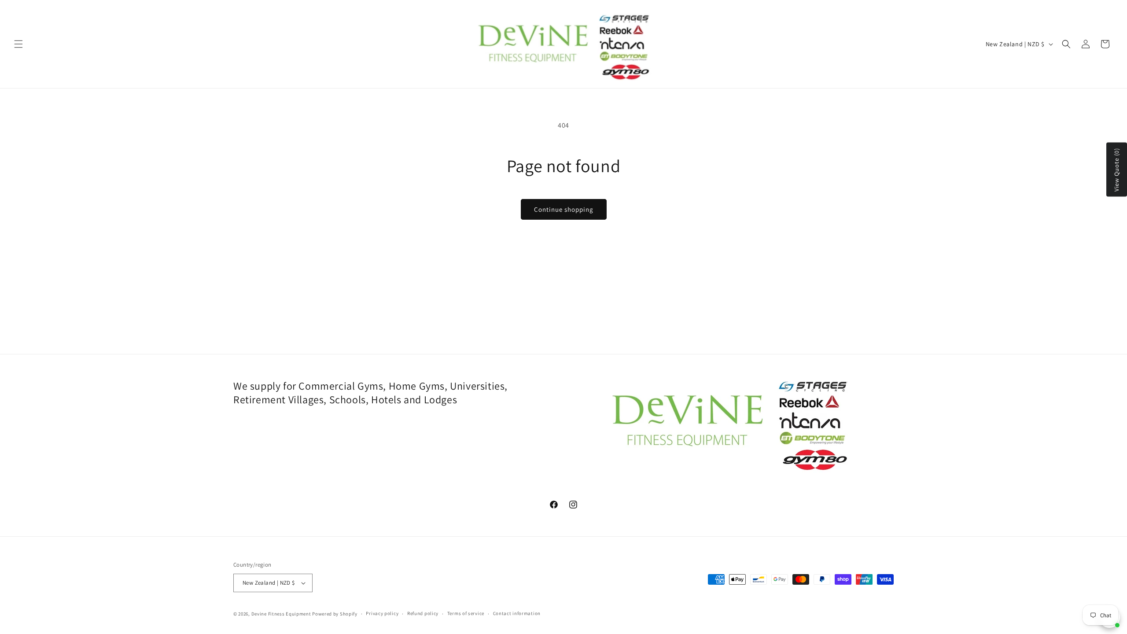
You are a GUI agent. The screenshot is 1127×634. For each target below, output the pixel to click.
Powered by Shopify (334, 614)
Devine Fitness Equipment (281, 614)
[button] (18, 44)
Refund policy (422, 613)
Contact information (517, 613)
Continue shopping (563, 209)
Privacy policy (382, 613)
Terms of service (465, 613)
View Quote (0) (1116, 170)
